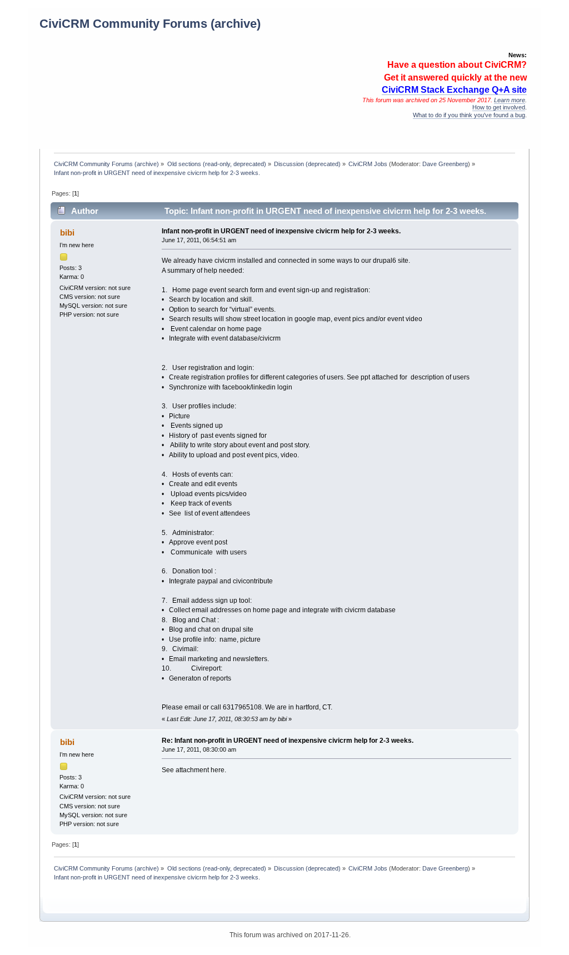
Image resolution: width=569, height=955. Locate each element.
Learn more (509, 100)
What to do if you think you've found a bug (469, 115)
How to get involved (498, 107)
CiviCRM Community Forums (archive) (150, 24)
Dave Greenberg (445, 164)
